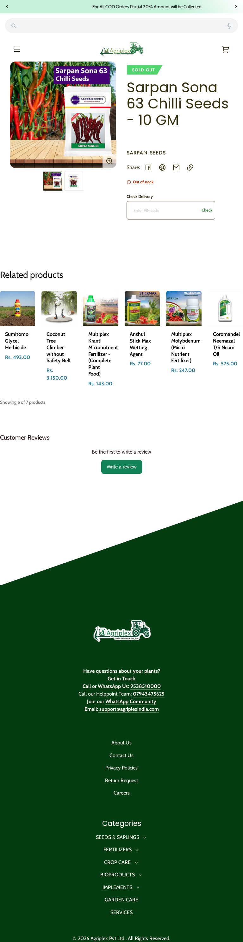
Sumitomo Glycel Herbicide (16, 340)
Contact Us (121, 755)
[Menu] (17, 49)
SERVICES (121, 912)
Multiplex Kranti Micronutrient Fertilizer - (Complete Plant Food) (103, 354)
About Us (121, 743)
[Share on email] (176, 167)
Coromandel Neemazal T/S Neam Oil (226, 344)
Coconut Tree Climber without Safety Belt (59, 347)
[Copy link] (190, 167)
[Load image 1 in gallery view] (52, 181)
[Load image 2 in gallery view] (73, 181)
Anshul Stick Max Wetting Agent (140, 344)
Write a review (122, 467)
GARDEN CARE (121, 900)
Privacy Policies (121, 768)
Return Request (121, 780)
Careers (122, 793)
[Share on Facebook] (148, 167)
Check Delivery (140, 196)
